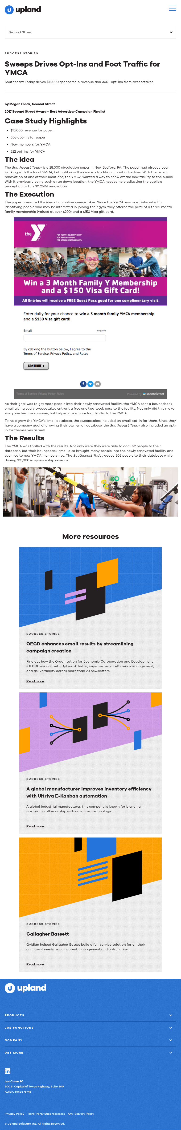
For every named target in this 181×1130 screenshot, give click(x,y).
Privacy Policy (14, 1114)
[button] (172, 8)
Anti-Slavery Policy (81, 1114)
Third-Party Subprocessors (46, 1114)
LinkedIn (7, 1071)
